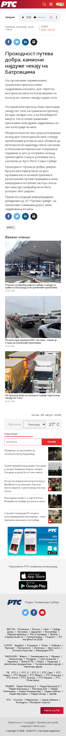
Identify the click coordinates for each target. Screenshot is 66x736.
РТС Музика (45, 677)
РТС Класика (53, 675)
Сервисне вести (14, 636)
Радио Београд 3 (19, 688)
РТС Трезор (28, 677)
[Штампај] (33, 42)
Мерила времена (17, 634)
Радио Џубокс (53, 691)
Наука (40, 661)
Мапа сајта (52, 710)
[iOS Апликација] (33, 541)
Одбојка (56, 645)
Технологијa (16, 658)
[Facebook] (8, 42)
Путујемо (31, 658)
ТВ (7, 672)
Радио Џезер (38, 693)
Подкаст (50, 636)
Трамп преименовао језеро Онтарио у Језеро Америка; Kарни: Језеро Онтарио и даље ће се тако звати (25, 469)
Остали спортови (22, 650)
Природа (52, 661)
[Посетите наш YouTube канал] (42, 612)
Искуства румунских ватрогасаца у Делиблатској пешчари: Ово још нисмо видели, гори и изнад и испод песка (24, 486)
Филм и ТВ (27, 661)
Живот (23, 656)
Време (54, 634)
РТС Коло (12, 677)
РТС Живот (36, 675)
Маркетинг (32, 699)
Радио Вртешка (18, 693)
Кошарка (32, 645)
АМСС (11, 227)
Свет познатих (48, 658)
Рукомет (10, 647)
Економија (51, 631)
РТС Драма (20, 675)
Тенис (44, 645)
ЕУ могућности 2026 (42, 638)
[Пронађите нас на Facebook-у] (33, 612)
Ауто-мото (54, 647)
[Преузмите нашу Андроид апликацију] (33, 585)
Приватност (15, 722)
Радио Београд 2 (49, 686)
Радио (9, 686)
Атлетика (39, 647)
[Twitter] (17, 42)
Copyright (29, 722)
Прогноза (14, 424)
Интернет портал (40, 702)
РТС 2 (25, 672)
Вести (11, 629)
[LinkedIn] (25, 42)
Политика (23, 629)
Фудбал (19, 645)
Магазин (11, 656)
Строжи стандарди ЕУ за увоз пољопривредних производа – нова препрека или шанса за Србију (25, 516)
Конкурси (21, 702)
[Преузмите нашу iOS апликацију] (33, 576)
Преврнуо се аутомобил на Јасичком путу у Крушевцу (19, 452)
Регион (36, 629)
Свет (46, 629)
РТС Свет (47, 672)
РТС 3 (35, 672)
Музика (55, 656)
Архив (53, 693)
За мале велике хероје (48, 664)
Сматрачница (34, 636)
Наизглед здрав (33, 666)
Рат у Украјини (38, 634)
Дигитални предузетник (18, 664)
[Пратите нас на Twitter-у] (25, 612)
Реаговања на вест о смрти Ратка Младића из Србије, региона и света (24, 499)
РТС (9, 699)
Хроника (22, 631)
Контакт (18, 699)
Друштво (36, 631)
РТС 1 (15, 672)
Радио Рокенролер (30, 691)
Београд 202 (39, 688)
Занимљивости (39, 656)
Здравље (12, 661)
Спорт (8, 645)
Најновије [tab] (10, 434)
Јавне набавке (49, 699)
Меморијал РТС (45, 650)
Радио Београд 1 (26, 686)
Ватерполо (24, 647)
